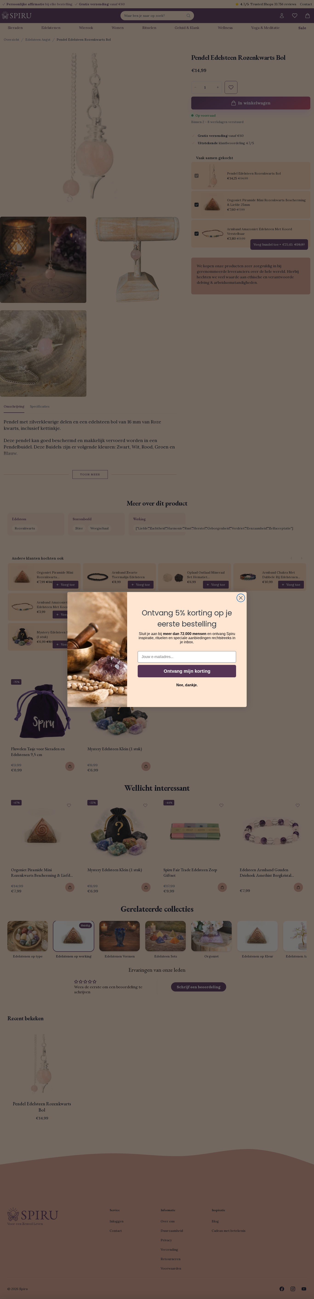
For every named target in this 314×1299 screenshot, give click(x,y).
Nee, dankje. (187, 685)
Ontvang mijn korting (187, 671)
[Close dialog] (241, 598)
